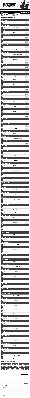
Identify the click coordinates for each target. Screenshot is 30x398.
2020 (20, 364)
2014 (13, 366)
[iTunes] (28, 12)
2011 (23, 366)
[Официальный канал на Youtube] (23, 12)
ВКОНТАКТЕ (4, 385)
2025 (3, 364)
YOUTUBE (4, 387)
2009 (3, 369)
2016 (6, 366)
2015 (10, 366)
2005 (22, 369)
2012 (20, 366)
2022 (13, 364)
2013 (17, 366)
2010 (27, 366)
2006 (17, 369)
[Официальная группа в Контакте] (21, 12)
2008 (8, 369)
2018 (27, 364)
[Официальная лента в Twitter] (25, 12)
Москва (5, 22)
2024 (6, 364)
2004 (27, 369)
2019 (23, 364)
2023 (10, 364)
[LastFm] (26, 12)
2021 (16, 364)
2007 (12, 369)
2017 (3, 366)
